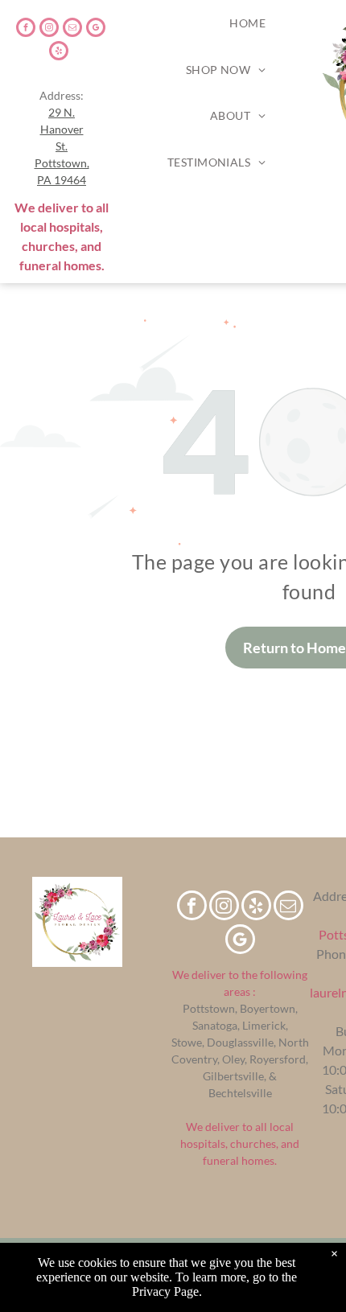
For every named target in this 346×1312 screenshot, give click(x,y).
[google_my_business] (95, 29)
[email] (72, 29)
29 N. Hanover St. (62, 129)
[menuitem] (247, 23)
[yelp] (58, 52)
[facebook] (25, 29)
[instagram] (49, 29)
